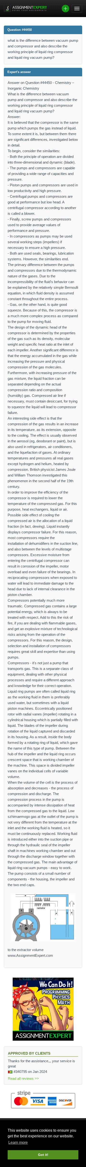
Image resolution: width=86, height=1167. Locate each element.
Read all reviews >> (23, 1078)
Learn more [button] (18, 1142)
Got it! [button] (43, 1155)
